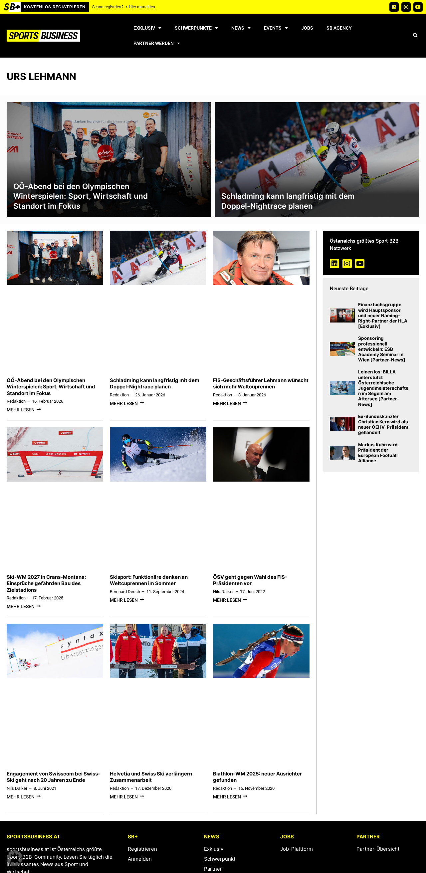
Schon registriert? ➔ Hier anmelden (123, 7)
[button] (415, 36)
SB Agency (339, 28)
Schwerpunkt (219, 859)
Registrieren (142, 849)
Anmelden (140, 859)
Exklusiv (144, 28)
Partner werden (153, 43)
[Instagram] (406, 7)
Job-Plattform (296, 849)
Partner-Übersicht (377, 849)
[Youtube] (418, 7)
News (237, 28)
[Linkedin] (394, 7)
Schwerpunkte (193, 28)
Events (273, 28)
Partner (213, 869)
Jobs (307, 28)
